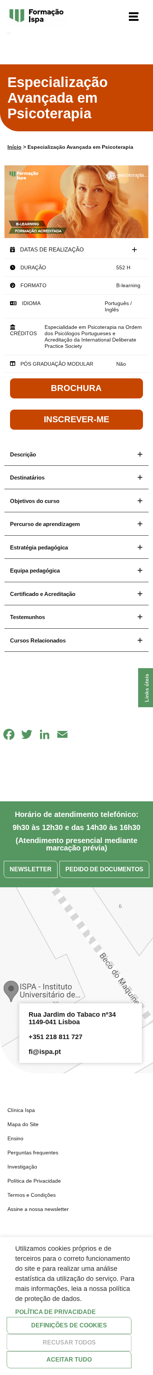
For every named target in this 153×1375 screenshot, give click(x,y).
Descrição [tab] (23, 454)
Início (14, 147)
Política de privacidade (55, 1312)
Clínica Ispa (21, 1110)
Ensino (15, 1138)
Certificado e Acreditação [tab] (42, 594)
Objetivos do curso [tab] (34, 501)
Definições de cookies (69, 1325)
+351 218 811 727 (55, 1037)
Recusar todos (69, 1342)
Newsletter (31, 869)
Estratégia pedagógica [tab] (39, 547)
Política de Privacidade (34, 1181)
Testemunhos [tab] (27, 617)
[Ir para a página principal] (36, 16)
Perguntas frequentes (32, 1153)
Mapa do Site (23, 1124)
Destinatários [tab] (27, 477)
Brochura (76, 388)
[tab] (76, 249)
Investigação (22, 1167)
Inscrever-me (76, 419)
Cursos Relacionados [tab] (38, 640)
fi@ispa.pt (45, 1051)
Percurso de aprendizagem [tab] (45, 524)
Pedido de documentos (104, 869)
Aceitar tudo (69, 1359)
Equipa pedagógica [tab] (35, 570)
